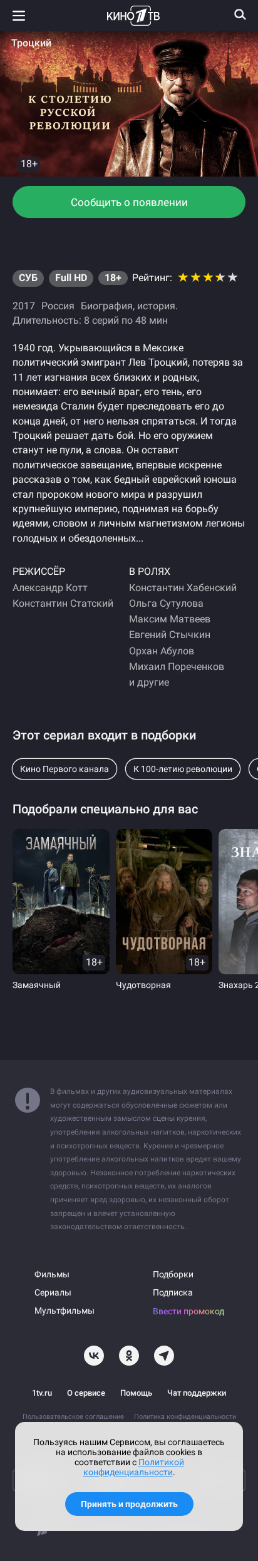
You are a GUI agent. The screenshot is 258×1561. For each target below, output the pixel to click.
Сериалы (52, 1292)
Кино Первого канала (64, 769)
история (156, 306)
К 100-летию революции (182, 769)
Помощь (136, 1393)
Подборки (173, 1274)
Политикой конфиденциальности (133, 1467)
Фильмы (52, 1274)
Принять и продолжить (129, 1504)
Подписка (173, 1292)
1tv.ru (42, 1393)
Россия (58, 306)
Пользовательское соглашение (73, 1417)
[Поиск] (240, 14)
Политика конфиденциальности (185, 1417)
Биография (107, 306)
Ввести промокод (188, 1311)
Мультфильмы (64, 1311)
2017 (24, 306)
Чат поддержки (196, 1393)
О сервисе (86, 1393)
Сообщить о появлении (129, 202)
